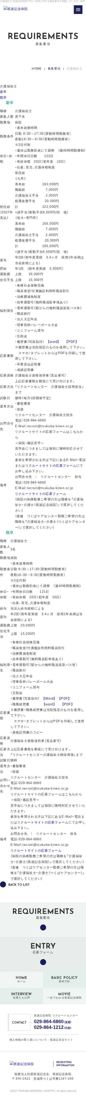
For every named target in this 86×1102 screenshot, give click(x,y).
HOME (37, 68)
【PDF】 (71, 342)
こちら (75, 431)
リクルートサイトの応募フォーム (51, 465)
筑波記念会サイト (61, 1039)
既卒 (3, 97)
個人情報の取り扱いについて (28, 1039)
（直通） (53, 1021)
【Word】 (49, 698)
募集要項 (54, 68)
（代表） (53, 1027)
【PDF (66, 704)
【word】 (53, 342)
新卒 (3, 92)
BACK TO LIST (19, 884)
